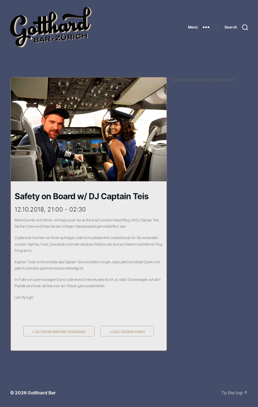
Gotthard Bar (41, 392)
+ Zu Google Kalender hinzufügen (59, 331)
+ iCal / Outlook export (127, 331)
